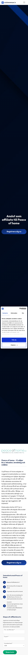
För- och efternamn (9, 629)
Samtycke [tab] (5, 313)
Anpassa (13, 345)
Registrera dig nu (14, 231)
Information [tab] (14, 313)
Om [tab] (23, 313)
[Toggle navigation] (24, 2)
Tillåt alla (14, 339)
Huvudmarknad (8, 643)
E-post (6, 636)
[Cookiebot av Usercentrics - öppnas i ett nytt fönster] (19, 309)
